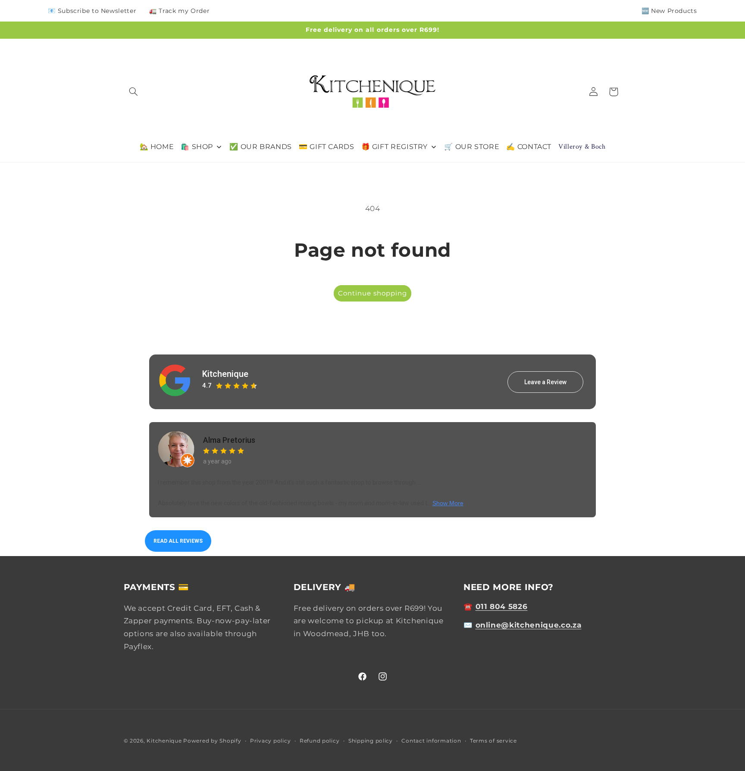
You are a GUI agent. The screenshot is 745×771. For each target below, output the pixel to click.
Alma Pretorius (229, 440)
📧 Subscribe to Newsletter (92, 11)
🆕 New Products (669, 11)
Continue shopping (372, 293)
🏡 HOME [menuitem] (157, 147)
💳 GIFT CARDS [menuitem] (326, 147)
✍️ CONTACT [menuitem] (528, 147)
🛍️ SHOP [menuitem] (197, 147)
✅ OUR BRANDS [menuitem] (260, 147)
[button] (134, 92)
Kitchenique (225, 374)
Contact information (431, 741)
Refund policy (320, 741)
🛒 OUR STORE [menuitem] (471, 147)
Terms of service (493, 741)
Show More (447, 503)
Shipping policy (370, 741)
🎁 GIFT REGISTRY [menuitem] (394, 147)
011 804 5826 (502, 606)
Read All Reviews (178, 541)
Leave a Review (545, 382)
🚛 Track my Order (179, 11)
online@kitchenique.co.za (529, 624)
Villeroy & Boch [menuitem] (581, 146)
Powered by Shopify (212, 741)
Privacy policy (270, 741)
